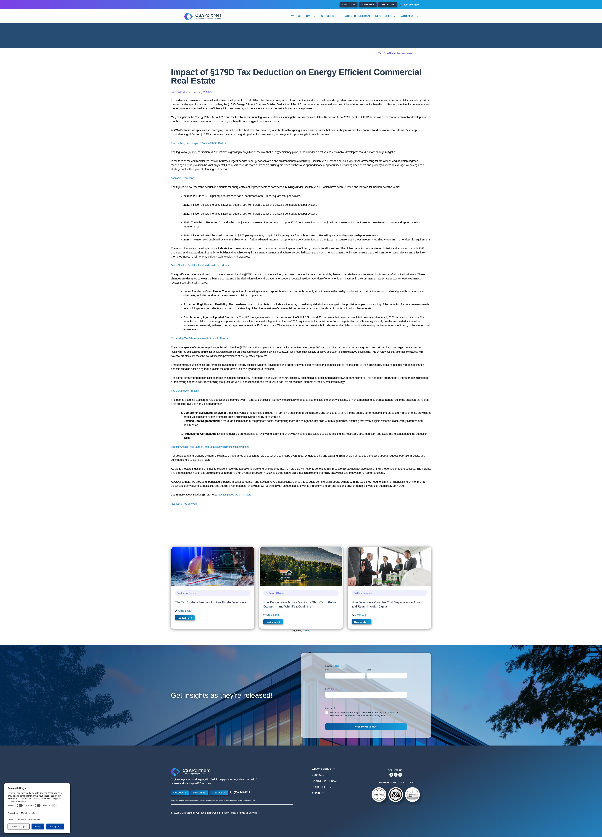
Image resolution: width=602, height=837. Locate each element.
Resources (383, 16)
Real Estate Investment (363, 593)
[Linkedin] (391, 775)
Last (369, 670)
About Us (408, 16)
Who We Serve (301, 16)
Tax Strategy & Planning (186, 593)
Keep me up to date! (366, 726)
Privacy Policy (228, 812)
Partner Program (357, 16)
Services (327, 16)
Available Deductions (182, 178)
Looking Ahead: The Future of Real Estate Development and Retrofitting (210, 446)
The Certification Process (185, 390)
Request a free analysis (184, 503)
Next (307, 630)
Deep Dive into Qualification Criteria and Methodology (200, 265)
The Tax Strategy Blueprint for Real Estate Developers (211, 602)
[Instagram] (400, 775)
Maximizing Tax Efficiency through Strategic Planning (200, 338)
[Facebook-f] (396, 775)
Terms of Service (247, 812)
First (327, 670)
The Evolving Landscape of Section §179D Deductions (200, 143)
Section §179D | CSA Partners (234, 494)
